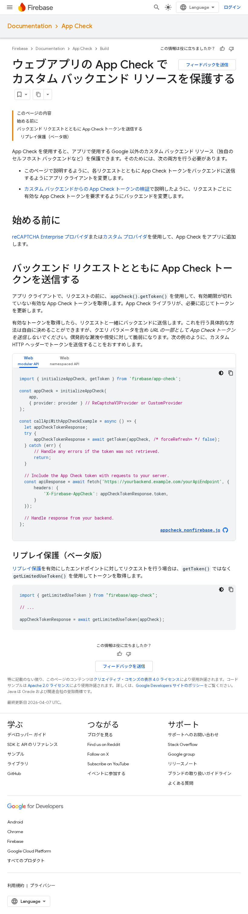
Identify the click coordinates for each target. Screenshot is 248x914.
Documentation (29, 26)
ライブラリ (17, 764)
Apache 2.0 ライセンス (48, 685)
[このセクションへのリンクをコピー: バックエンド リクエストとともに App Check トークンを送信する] (86, 280)
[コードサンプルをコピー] (231, 373)
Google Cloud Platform (29, 851)
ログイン (232, 7)
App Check (76, 26)
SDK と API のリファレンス (32, 744)
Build (104, 48)
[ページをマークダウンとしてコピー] (38, 94)
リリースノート (182, 764)
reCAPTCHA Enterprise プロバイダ (50, 237)
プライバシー (42, 885)
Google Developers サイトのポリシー (170, 685)
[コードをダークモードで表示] (221, 373)
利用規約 (15, 885)
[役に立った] (222, 48)
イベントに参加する (106, 773)
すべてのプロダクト (26, 860)
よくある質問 (180, 783)
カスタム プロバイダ (125, 237)
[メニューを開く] (10, 7)
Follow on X (98, 754)
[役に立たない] (231, 48)
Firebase (20, 48)
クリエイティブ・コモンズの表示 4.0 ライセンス (136, 679)
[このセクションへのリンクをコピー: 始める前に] (66, 221)
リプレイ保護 (26, 569)
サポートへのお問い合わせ (193, 734)
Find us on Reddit (103, 744)
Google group (181, 754)
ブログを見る (100, 734)
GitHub (14, 773)
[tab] (28, 361)
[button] (28, 361)
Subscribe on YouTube (108, 764)
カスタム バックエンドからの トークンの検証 (86, 189)
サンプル (15, 754)
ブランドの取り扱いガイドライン (199, 773)
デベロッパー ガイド (26, 734)
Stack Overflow (182, 744)
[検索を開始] (156, 7)
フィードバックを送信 (207, 65)
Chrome (15, 831)
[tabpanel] (124, 454)
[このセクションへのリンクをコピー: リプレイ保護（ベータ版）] (112, 556)
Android (15, 822)
